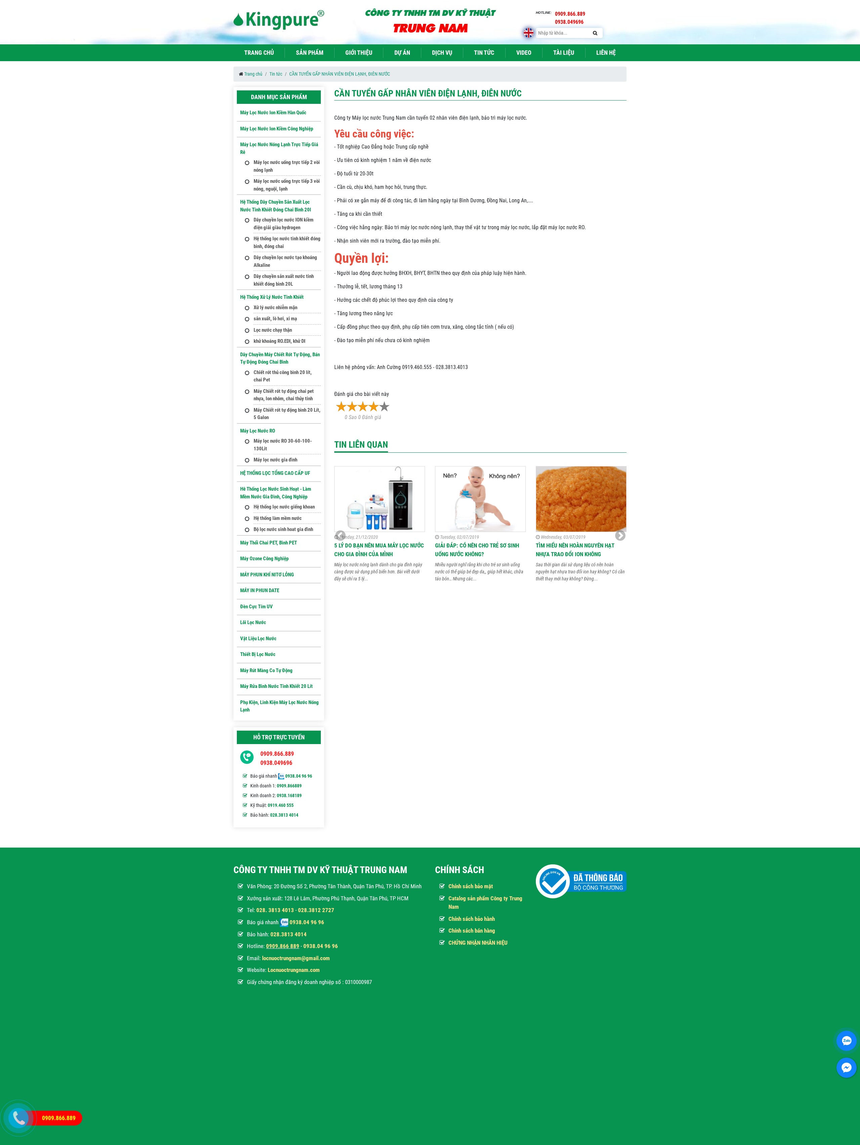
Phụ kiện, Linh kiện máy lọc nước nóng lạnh (279, 706)
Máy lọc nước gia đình (275, 460)
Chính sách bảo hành (471, 918)
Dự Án (402, 52)
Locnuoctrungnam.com (294, 970)
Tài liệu (563, 52)
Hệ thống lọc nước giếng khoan (284, 507)
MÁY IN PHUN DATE (259, 590)
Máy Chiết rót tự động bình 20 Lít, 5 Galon (287, 414)
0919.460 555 (281, 805)
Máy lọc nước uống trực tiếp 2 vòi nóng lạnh (287, 166)
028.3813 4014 (284, 815)
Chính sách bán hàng (471, 930)
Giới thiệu (358, 52)
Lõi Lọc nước (253, 622)
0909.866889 (289, 785)
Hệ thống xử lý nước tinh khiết (272, 297)
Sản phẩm (310, 52)
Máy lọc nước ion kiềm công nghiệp (276, 129)
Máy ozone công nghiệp (264, 559)
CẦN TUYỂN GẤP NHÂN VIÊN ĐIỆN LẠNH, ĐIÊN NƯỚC (339, 74)
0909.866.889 (277, 753)
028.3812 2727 (316, 910)
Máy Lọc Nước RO (257, 431)
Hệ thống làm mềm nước (278, 518)
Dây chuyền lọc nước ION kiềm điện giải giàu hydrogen (283, 224)
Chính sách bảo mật (470, 886)
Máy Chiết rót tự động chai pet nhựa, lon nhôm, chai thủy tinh (284, 395)
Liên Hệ (606, 52)
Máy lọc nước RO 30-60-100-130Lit (283, 445)
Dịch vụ (442, 52)
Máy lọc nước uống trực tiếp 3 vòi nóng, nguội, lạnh (287, 185)
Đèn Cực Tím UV (256, 607)
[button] (620, 536)
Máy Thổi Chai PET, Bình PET (268, 543)
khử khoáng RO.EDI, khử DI (279, 341)
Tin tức (484, 52)
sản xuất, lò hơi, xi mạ (275, 319)
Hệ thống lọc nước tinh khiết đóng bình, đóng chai (287, 242)
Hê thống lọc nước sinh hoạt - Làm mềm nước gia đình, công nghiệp (275, 493)
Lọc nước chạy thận (273, 330)
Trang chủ (259, 52)
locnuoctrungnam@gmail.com (296, 958)
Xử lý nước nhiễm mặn (275, 307)
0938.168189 (289, 795)
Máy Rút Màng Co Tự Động (266, 670)
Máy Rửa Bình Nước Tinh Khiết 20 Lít (276, 686)
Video (523, 52)
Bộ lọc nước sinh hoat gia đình (283, 529)
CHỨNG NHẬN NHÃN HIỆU (478, 942)
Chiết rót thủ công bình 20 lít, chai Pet (283, 376)
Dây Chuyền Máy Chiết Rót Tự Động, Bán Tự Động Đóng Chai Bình (280, 358)
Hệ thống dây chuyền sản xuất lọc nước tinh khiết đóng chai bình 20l (275, 206)
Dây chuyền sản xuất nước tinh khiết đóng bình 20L (284, 280)
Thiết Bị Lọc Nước (257, 654)
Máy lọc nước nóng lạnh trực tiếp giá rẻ (279, 148)
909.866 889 (284, 946)
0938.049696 (276, 762)
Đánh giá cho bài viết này (361, 394)
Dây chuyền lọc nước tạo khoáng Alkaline (285, 261)
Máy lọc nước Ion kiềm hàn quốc (273, 113)
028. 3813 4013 (275, 910)
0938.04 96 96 (298, 776)
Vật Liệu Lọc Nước (258, 639)
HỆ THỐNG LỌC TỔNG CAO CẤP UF (275, 473)
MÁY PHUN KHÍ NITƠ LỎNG (267, 575)
